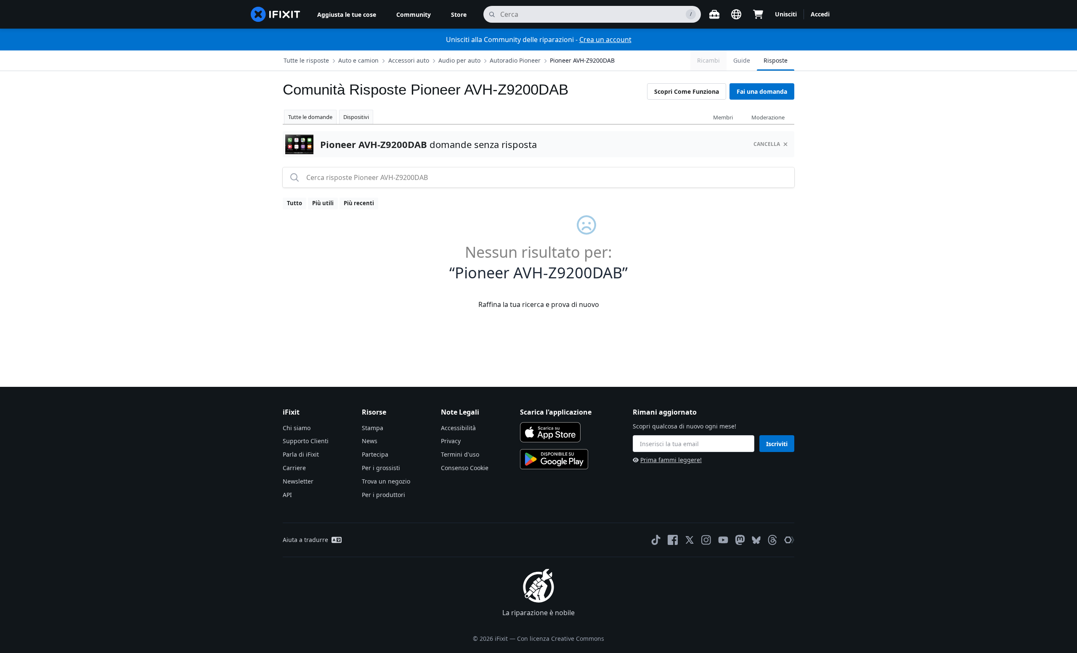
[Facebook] (673, 540)
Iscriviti (777, 444)
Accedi (820, 14)
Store (459, 15)
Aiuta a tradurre (305, 540)
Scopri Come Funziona (686, 91)
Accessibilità (458, 428)
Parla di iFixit (301, 454)
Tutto (294, 203)
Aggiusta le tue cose (346, 15)
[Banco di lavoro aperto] (714, 14)
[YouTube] (723, 540)
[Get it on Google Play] (554, 459)
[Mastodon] (740, 540)
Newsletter (298, 481)
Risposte (776, 60)
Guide (741, 60)
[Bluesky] (756, 540)
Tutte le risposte (306, 60)
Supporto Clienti (306, 441)
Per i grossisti (381, 468)
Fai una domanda (762, 91)
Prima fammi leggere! (671, 460)
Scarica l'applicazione (556, 412)
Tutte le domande (310, 117)
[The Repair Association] (789, 540)
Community (413, 15)
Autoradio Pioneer (515, 60)
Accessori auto (408, 60)
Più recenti (359, 203)
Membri (723, 117)
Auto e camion (358, 60)
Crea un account (605, 39)
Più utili (323, 203)
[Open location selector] (736, 14)
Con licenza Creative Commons (560, 638)
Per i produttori (383, 495)
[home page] (275, 14)
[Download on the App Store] (550, 432)
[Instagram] (706, 540)
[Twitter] (689, 540)
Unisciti (786, 14)
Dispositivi (356, 117)
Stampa (372, 428)
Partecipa (375, 454)
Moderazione (768, 117)
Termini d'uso (460, 454)
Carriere (294, 468)
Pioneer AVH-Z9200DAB (582, 60)
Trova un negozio (386, 481)
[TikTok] (656, 540)
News (369, 441)
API (287, 495)
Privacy (451, 441)
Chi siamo (296, 428)
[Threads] (772, 540)
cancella (766, 144)
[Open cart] (758, 14)
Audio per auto (459, 60)
